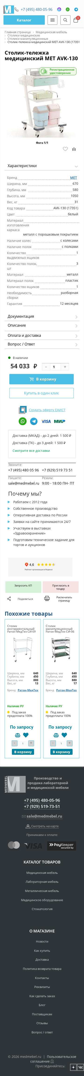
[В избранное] (26, 735)
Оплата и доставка (24, 335)
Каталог (24, 20)
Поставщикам (42, 1014)
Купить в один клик (41, 393)
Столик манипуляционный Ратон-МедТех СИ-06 (60, 629)
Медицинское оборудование (42, 900)
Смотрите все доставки (31, 450)
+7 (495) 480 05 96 (23, 470)
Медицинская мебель (42, 873)
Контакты (42, 978)
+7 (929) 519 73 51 (57, 470)
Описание (17, 325)
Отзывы (42, 1023)
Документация (21, 316)
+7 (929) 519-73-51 (42, 806)
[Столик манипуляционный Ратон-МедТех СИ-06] (61, 649)
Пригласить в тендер (60, 587)
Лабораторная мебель (42, 881)
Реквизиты (42, 987)
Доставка (42, 959)
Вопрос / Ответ (21, 344)
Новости (42, 941)
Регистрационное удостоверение (62, 71)
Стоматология (42, 909)
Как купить (42, 950)
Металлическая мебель (42, 891)
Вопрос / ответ (42, 1032)
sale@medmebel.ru (23, 483)
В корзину (46, 379)
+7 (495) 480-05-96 (36, 9)
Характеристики (22, 165)
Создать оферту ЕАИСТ (47, 410)
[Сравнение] (74, 149)
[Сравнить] (18, 735)
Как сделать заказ (42, 996)
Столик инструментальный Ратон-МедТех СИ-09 (21, 629)
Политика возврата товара (42, 969)
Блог (42, 1005)
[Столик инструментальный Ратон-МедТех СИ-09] (22, 649)
